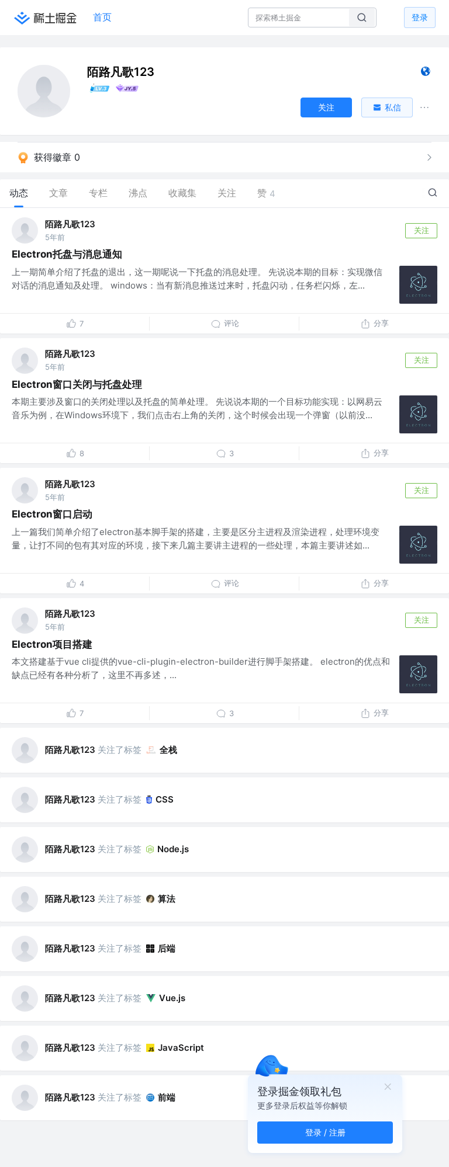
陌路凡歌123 (70, 224)
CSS (165, 799)
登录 (420, 17)
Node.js (173, 849)
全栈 (168, 749)
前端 (166, 1097)
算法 (166, 898)
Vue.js (172, 997)
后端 (166, 948)
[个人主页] (425, 74)
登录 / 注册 (325, 1132)
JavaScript (181, 1047)
